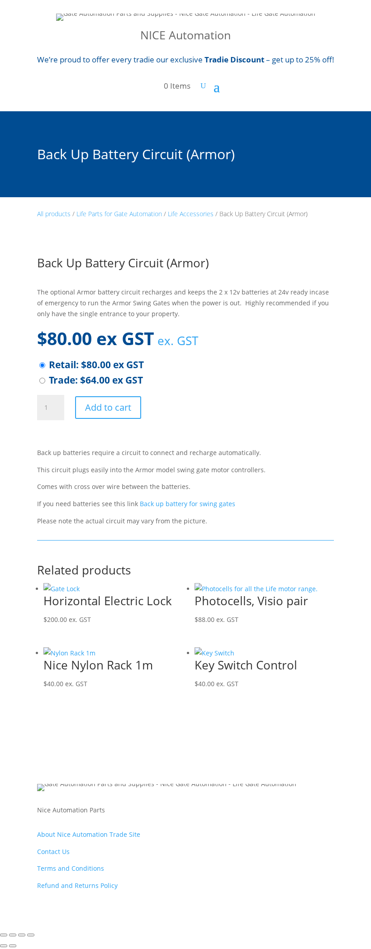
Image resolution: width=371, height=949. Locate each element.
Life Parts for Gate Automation (119, 213)
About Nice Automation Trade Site (88, 834)
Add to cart (108, 407)
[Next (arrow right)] (12, 945)
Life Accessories (191, 213)
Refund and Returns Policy (77, 885)
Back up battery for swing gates (187, 503)
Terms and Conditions (70, 868)
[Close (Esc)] (30, 935)
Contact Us (53, 851)
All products (54, 213)
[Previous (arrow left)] (3, 945)
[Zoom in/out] (3, 935)
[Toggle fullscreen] (12, 935)
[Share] (21, 935)
